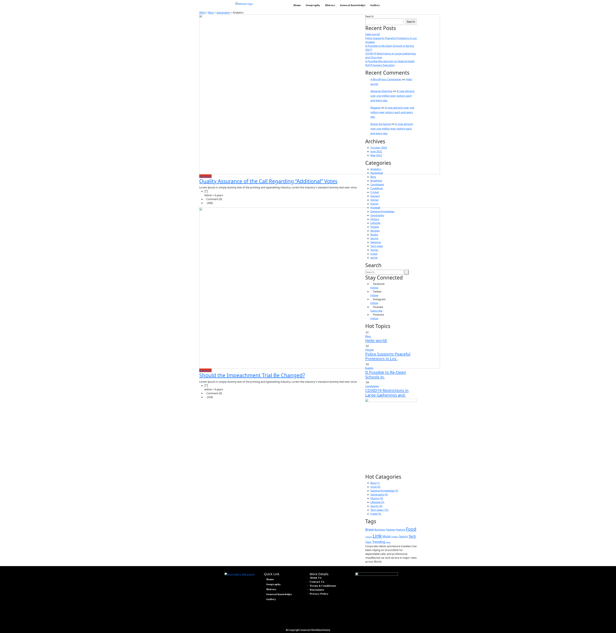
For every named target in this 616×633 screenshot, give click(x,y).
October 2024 (378, 147)
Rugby (374, 234)
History (330, 5)
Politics (395, 536)
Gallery (375, 5)
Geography (313, 5)
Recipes (375, 231)
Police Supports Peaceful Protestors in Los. (387, 356)
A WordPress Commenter (385, 79)
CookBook (376, 188)
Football (375, 207)
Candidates (377, 184)
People (374, 227)
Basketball (376, 173)
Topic (368, 542)
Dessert (375, 196)
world (373, 257)
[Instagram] (235, 582)
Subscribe (376, 311)
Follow (374, 287)
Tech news (376, 246)
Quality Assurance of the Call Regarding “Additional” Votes (268, 181)
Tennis (374, 250)
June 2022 (376, 151)
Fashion (390, 529)
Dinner (374, 200)
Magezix (375, 107)
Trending (378, 542)
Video (388, 542)
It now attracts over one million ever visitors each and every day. (392, 95)
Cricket (374, 192)
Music (386, 536)
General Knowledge (352, 5)
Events (374, 204)
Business (379, 529)
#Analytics (205, 176)
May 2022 (376, 155)
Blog (373, 177)
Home (297, 5)
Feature (400, 529)
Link (377, 536)
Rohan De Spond (380, 124)
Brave (369, 529)
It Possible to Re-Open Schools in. (385, 374)
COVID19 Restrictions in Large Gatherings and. (387, 393)
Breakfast (376, 180)
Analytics (375, 169)
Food (411, 529)
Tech (412, 536)
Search (369, 16)
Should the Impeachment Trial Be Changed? (252, 375)
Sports (374, 238)
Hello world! (372, 34)
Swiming (375, 242)
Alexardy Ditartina (381, 91)
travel (373, 254)
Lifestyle (375, 223)
